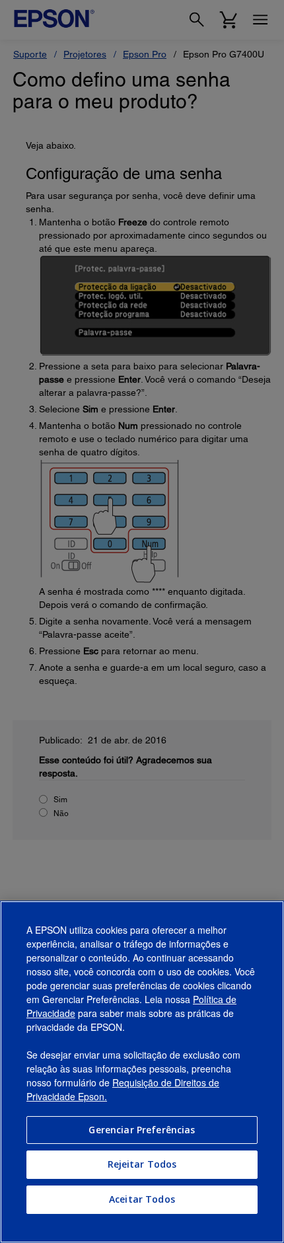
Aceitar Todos (142, 1199)
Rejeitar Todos (142, 1164)
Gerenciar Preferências (142, 1129)
